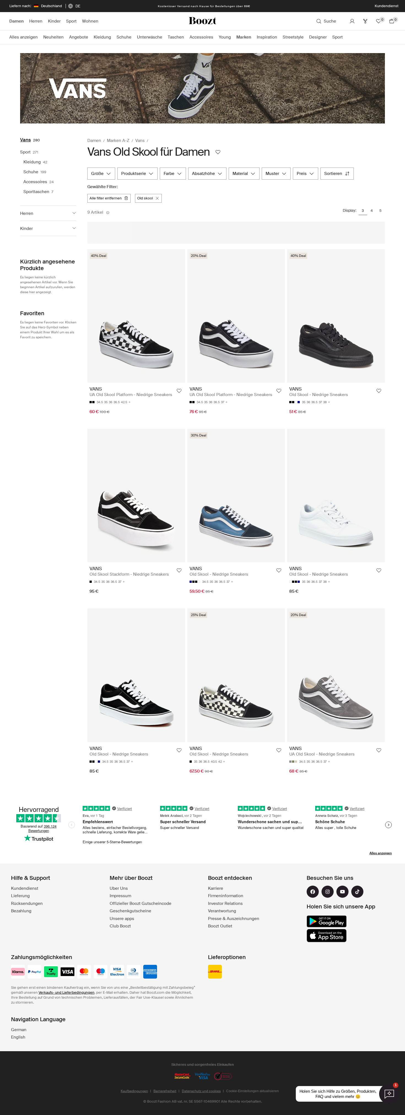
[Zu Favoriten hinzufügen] (179, 391)
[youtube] (342, 892)
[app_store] (327, 936)
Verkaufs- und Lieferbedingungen (66, 992)
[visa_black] (67, 972)
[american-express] (150, 972)
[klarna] (18, 972)
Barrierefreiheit (164, 1091)
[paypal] (34, 972)
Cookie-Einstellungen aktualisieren (252, 1091)
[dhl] (215, 972)
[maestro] (100, 972)
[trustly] (51, 972)
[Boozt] (202, 21)
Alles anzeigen (380, 853)
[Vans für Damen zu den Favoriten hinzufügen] (218, 152)
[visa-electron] (117, 972)
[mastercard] (84, 972)
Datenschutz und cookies (201, 1091)
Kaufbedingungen (134, 1091)
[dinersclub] (134, 972)
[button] (48, 213)
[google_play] (327, 921)
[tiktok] (357, 892)
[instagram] (328, 892)
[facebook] (313, 892)
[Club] (365, 21)
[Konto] (352, 21)
